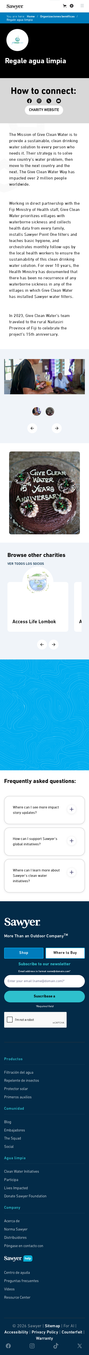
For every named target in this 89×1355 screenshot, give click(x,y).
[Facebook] (29, 101)
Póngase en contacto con (23, 1246)
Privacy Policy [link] (45, 1332)
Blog (7, 1122)
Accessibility (16, 1332)
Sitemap (52, 1326)
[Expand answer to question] (71, 809)
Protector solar (16, 1089)
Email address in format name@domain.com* (44, 971)
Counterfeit (72, 1332)
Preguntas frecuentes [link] (21, 1281)
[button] (68, 6)
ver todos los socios (25, 564)
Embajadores (14, 1130)
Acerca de (12, 1221)
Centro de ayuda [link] (17, 1273)
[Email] (58, 101)
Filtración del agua (18, 1073)
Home (31, 16)
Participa (11, 1180)
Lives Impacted (16, 1188)
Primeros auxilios (18, 1097)
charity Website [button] (44, 110)
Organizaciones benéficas (57, 16)
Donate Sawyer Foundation (25, 1196)
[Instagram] (39, 101)
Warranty (44, 1339)
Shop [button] (23, 953)
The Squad (12, 1139)
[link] (15, 7)
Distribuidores (15, 1238)
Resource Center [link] (17, 1298)
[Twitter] (48, 101)
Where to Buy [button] (65, 953)
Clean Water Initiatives (21, 1172)
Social (9, 1147)
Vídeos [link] (9, 1289)
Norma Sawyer (16, 1230)
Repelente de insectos (21, 1081)
